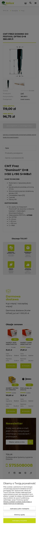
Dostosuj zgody (19, 514)
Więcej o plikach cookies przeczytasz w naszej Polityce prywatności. (17, 503)
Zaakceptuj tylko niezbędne (19, 508)
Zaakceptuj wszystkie (19, 520)
